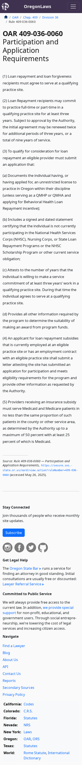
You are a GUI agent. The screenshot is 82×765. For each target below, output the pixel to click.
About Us (10, 659)
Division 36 (50, 17)
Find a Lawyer (14, 645)
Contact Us (12, 673)
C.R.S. (28, 711)
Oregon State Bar (24, 568)
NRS (27, 725)
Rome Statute (35, 752)
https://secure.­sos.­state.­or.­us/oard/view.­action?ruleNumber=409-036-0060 (40, 470)
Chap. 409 (30, 17)
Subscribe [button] (13, 532)
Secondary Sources (18, 687)
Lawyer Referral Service (22, 584)
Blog (6, 652)
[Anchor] (27, 89)
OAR (15, 17)
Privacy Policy (14, 694)
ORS (36, 739)
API (5, 666)
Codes (29, 704)
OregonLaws (37, 6)
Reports (9, 680)
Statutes (30, 718)
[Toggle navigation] (73, 6)
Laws (28, 732)
